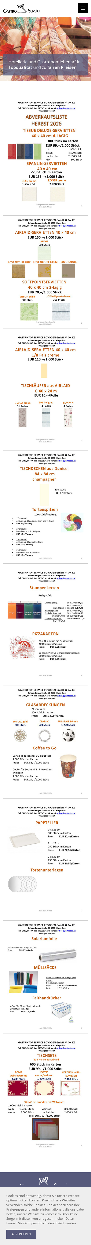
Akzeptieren (21, 1234)
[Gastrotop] (22, 8)
